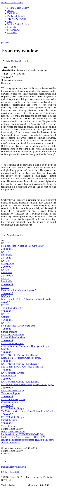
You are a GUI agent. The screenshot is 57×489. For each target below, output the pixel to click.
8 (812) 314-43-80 (10, 472)
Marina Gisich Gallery (12, 2)
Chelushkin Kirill (19, 61)
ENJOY (5, 43)
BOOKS (5, 296)
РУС (12, 32)
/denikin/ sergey (16, 390)
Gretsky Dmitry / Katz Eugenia (24, 355)
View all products (9, 426)
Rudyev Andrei (16, 334)
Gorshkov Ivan (16, 343)
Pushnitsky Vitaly (17, 399)
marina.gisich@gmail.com (13, 466)
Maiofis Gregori (16, 372)
